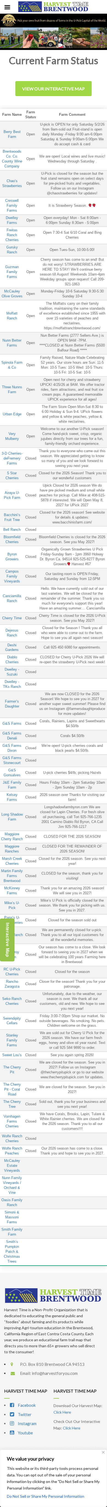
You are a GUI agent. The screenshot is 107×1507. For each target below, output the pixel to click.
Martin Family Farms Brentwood (12, 876)
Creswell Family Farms (12, 205)
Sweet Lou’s (12, 1055)
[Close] (103, 1452)
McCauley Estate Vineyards (12, 1166)
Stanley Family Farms (12, 1040)
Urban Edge (12, 414)
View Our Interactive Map (53, 88)
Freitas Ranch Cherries (12, 235)
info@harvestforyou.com (55, 1373)
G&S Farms (11, 724)
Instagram (26, 1423)
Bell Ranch (12, 530)
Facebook (26, 1405)
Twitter (24, 1414)
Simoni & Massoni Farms (12, 1217)
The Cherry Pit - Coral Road (12, 1089)
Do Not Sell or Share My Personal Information (45, 1496)
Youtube (25, 1432)
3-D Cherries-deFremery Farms (12, 458)
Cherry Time (12, 618)
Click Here (62, 1412)
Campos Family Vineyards (12, 576)
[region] (53, 1478)
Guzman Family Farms (12, 272)
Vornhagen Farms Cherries (12, 1121)
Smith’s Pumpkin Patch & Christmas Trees (12, 1251)
